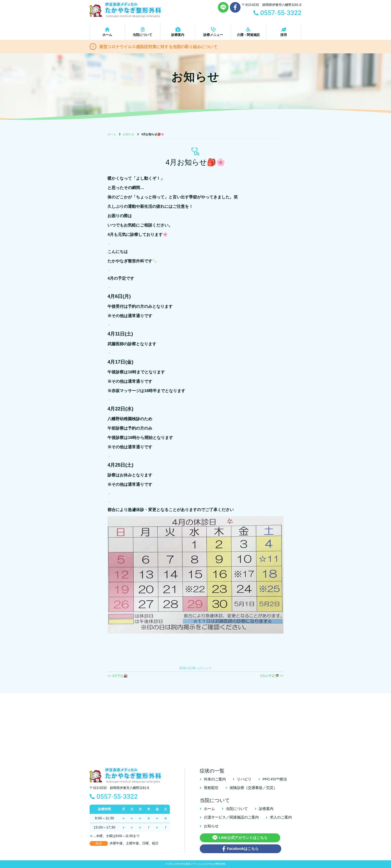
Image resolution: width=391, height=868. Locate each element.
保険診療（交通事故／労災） (253, 788)
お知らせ (128, 134)
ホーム (107, 34)
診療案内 (177, 34)
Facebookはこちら (243, 849)
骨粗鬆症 (211, 788)
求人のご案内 (281, 817)
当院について (142, 34)
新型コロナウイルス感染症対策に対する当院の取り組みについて (158, 46)
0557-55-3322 (117, 796)
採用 (283, 34)
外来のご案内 (215, 779)
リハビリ (244, 779)
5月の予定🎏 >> (271, 676)
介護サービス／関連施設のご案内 (231, 817)
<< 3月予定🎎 (118, 676)
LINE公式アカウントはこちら (243, 838)
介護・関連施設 (248, 34)
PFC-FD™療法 (274, 779)
